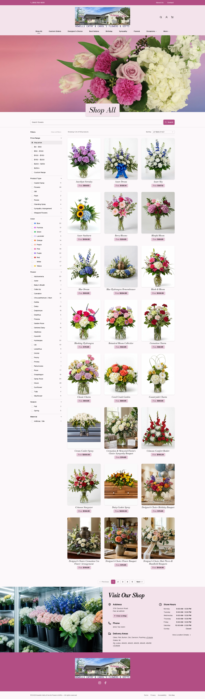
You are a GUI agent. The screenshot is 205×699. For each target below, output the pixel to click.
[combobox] (163, 132)
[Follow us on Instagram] (99, 683)
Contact (170, 3)
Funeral (137, 31)
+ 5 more (116, 645)
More (165, 31)
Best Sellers (94, 31)
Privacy (153, 695)
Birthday (109, 31)
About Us (159, 3)
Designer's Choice (75, 31)
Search (170, 122)
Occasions (150, 31)
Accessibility (162, 695)
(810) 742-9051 (38, 3)
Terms (146, 695)
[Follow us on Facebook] (105, 683)
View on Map (121, 616)
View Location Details (180, 635)
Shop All (38, 31)
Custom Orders (55, 31)
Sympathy (123, 31)
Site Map (172, 695)
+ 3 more (149, 637)
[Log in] (166, 17)
